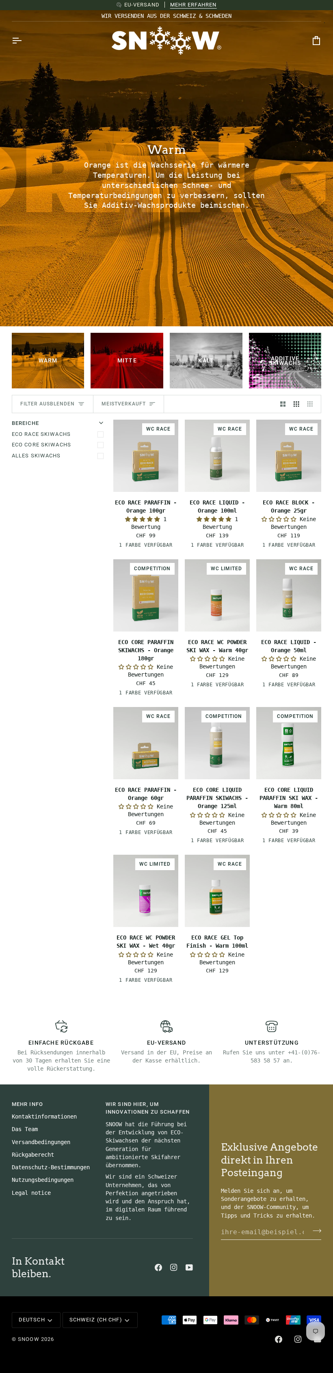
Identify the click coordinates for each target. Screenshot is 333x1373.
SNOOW (28, 1339)
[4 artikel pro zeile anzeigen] (312, 404)
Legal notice (31, 1193)
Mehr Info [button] (27, 1104)
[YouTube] (189, 1267)
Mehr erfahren (193, 5)
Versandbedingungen (41, 1142)
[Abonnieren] (314, 1230)
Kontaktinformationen (44, 1116)
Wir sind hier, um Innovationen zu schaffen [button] (148, 1108)
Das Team (25, 1129)
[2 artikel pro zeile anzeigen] (283, 404)
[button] (144, 519)
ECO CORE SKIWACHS (41, 445)
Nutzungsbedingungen (43, 1180)
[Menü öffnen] (24, 40)
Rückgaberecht (33, 1154)
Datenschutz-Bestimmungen (51, 1167)
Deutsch (32, 1320)
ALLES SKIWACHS (36, 456)
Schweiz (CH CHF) (95, 1320)
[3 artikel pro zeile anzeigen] (296, 404)
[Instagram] (173, 1267)
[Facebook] (158, 1267)
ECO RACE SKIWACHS (41, 434)
